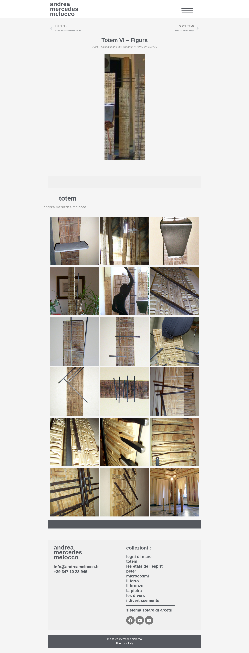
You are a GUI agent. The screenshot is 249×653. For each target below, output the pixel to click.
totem (68, 198)
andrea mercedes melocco (64, 9)
